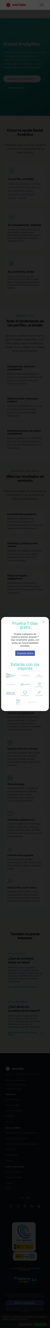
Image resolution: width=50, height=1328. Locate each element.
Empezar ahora (25, 653)
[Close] (43, 621)
